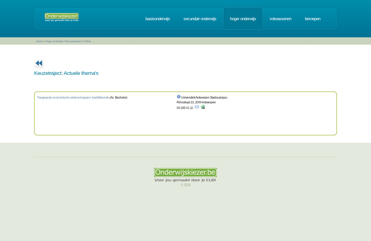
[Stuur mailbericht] (197, 108)
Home (39, 41)
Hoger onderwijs (54, 41)
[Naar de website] (203, 108)
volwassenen (280, 18)
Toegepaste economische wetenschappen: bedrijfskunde (73, 97)
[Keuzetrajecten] (39, 69)
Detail (87, 41)
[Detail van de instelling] (179, 97)
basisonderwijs (157, 18)
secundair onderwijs (199, 18)
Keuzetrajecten (74, 41)
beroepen (312, 18)
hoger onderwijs (243, 18)
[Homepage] (61, 18)
